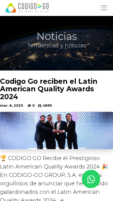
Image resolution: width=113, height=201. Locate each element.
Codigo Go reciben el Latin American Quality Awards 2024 (48, 89)
